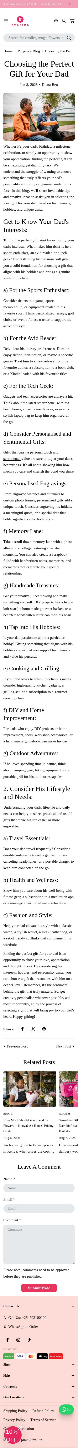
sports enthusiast (15, 253)
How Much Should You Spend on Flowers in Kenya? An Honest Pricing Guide (28, 1125)
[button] (13, 1435)
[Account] (63, 20)
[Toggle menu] (5, 20)
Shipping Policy (15, 1411)
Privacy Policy (14, 1420)
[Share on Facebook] (22, 1029)
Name (9, 1179)
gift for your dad (24, 203)
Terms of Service (43, 1420)
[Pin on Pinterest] (44, 1029)
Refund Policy (43, 1411)
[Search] (68, 37)
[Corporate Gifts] (56, 21)
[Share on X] (33, 1029)
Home (7, 51)
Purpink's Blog (29, 51)
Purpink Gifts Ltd (29, 1440)
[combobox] (39, 37)
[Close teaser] (20, 1427)
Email (9, 1199)
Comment (12, 1220)
